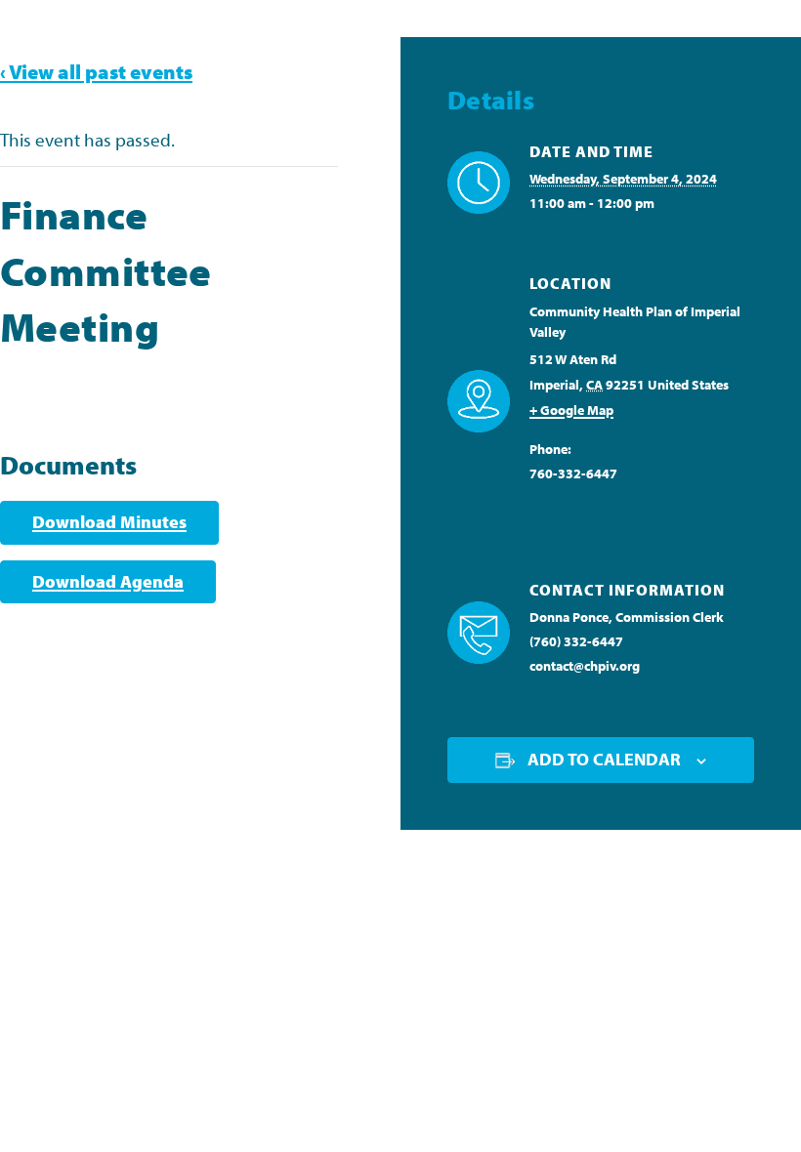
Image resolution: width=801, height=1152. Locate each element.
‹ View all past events (96, 71)
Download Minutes (109, 522)
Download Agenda (108, 581)
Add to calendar (604, 759)
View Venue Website (588, 509)
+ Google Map (571, 410)
